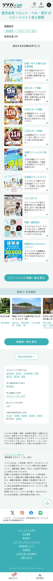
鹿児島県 (9, 31)
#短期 (18, 325)
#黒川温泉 (47, 323)
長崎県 (32, 416)
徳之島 (18, 373)
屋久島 (9, 377)
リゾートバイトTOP (12, 455)
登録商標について (26, 546)
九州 (8, 406)
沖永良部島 (28, 373)
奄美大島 (10, 373)
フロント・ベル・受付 (26, 31)
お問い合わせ (26, 557)
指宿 (36, 373)
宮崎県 (18, 419)
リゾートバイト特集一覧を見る (26, 277)
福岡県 (24, 416)
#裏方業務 (5, 323)
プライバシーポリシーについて (26, 542)
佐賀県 (17, 416)
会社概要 (26, 534)
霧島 (23, 377)
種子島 (17, 377)
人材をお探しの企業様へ (26, 554)
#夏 (24, 325)
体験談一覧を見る (26, 341)
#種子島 (15, 323)
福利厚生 (26, 538)
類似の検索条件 (25, 356)
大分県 (9, 416)
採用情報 (26, 550)
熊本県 (39, 416)
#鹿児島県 (25, 323)
